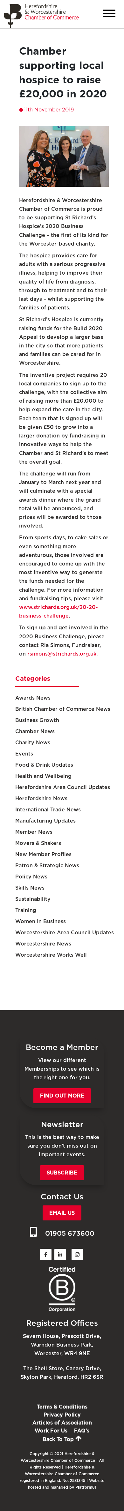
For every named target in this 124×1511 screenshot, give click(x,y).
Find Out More (62, 1096)
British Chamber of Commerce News (62, 709)
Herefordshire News (41, 798)
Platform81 (85, 1487)
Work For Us (51, 1431)
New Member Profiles (43, 854)
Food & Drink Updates (44, 765)
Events (24, 754)
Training (25, 910)
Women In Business (40, 921)
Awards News (33, 698)
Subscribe (62, 1173)
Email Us (62, 1213)
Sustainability (33, 899)
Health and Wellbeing (43, 776)
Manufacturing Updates (45, 821)
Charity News (32, 743)
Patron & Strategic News (47, 865)
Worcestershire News (43, 944)
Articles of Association (62, 1423)
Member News (33, 832)
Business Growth (37, 720)
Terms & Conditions (62, 1407)
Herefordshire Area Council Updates (62, 787)
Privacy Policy (62, 1415)
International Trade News (48, 810)
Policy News (31, 877)
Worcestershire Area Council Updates (64, 933)
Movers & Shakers (38, 843)
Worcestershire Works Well (51, 955)
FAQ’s (81, 1431)
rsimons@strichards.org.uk (61, 654)
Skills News (30, 888)
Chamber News (35, 731)
